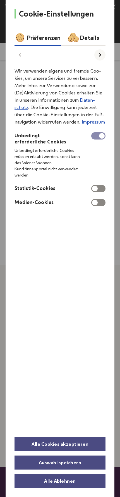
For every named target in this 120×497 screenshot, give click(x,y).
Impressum (93, 122)
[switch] (98, 188)
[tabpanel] (60, 135)
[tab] (38, 39)
